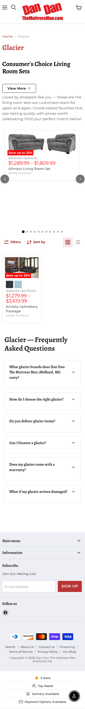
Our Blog (69, 651)
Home (7, 36)
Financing (67, 647)
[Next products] (80, 179)
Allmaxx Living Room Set (29, 168)
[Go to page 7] (46, 232)
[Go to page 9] (54, 232)
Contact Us (47, 647)
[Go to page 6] (42, 232)
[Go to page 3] (31, 232)
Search (10, 647)
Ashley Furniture (19, 173)
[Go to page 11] (62, 232)
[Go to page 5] (39, 232)
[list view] (78, 242)
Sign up (69, 586)
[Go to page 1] (23, 231)
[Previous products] (4, 179)
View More (16, 88)
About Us (27, 647)
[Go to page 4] (35, 232)
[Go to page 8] (50, 232)
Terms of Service (21, 651)
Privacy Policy (48, 651)
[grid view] (68, 242)
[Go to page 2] (27, 232)
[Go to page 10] (58, 232)
